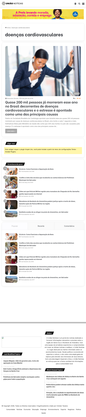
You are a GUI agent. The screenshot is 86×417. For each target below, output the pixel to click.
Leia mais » (11, 131)
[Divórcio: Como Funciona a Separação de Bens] (11, 171)
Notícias (19, 409)
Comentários (69, 226)
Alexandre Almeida (13, 98)
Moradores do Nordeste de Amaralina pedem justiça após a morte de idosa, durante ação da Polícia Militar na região (47, 202)
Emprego (43, 409)
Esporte (63, 409)
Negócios (71, 409)
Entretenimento (53, 409)
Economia (27, 409)
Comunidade (10, 409)
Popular (15, 226)
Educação (35, 409)
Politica (78, 409)
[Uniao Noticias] (12, 3)
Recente (41, 226)
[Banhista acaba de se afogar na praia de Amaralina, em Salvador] (11, 214)
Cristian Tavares (62, 406)
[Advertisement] (43, 303)
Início (8, 28)
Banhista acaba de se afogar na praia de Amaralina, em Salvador (43, 212)
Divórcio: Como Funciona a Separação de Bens (36, 169)
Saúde (43, 413)
